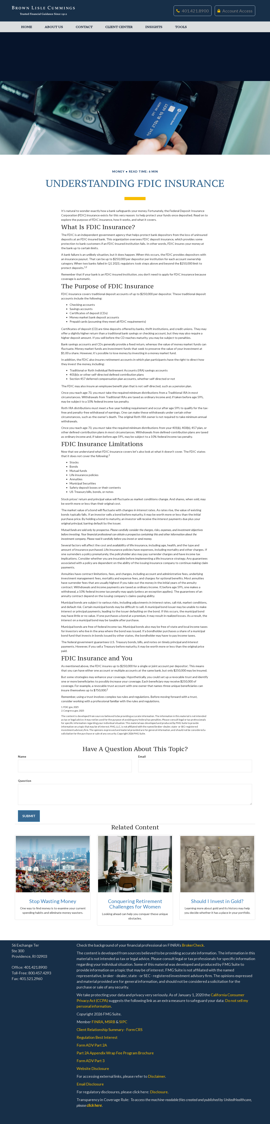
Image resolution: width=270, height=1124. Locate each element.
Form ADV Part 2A (92, 1045)
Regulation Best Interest (97, 1037)
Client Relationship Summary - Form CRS (109, 1029)
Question (24, 780)
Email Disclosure (90, 1084)
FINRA (97, 1021)
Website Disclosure (93, 1068)
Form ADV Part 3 (90, 1060)
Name (22, 756)
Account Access (237, 10)
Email (142, 756)
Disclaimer (156, 1076)
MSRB (110, 1021)
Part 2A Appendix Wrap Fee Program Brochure (115, 1053)
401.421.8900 (195, 10)
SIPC (123, 1021)
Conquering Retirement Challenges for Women (135, 904)
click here (94, 1105)
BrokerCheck (193, 945)
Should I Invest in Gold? (217, 901)
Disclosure (159, 1091)
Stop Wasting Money (52, 901)
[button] (53, 26)
